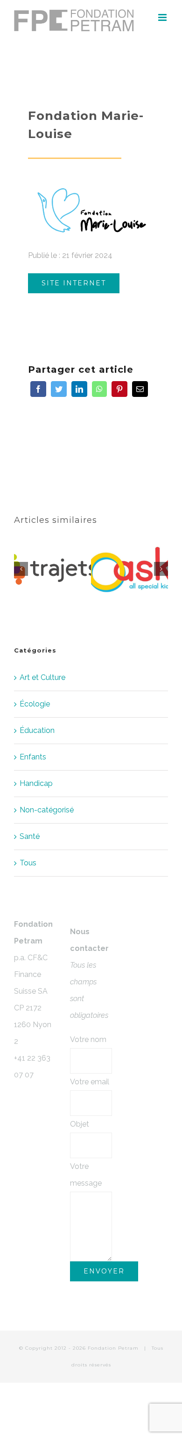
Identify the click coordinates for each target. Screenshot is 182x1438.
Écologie (35, 703)
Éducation (37, 730)
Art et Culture (42, 677)
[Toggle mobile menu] (163, 17)
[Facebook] (38, 389)
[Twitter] (59, 389)
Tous (28, 862)
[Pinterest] (119, 389)
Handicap (36, 783)
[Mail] (140, 389)
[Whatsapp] (99, 389)
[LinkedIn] (79, 389)
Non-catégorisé (47, 809)
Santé (30, 836)
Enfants (33, 756)
